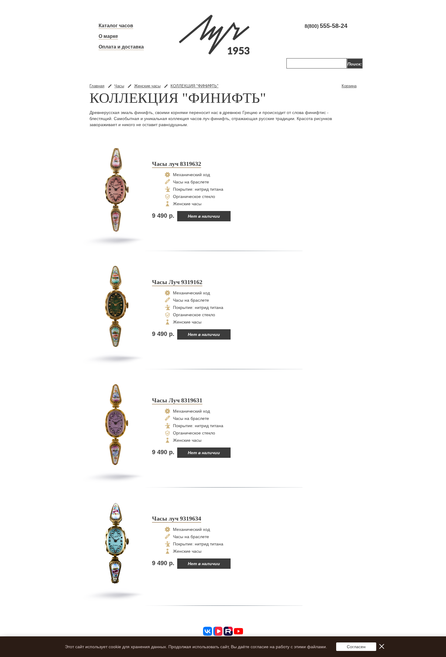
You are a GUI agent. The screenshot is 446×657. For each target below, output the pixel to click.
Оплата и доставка (121, 46)
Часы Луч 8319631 (177, 400)
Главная (97, 86)
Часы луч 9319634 (176, 518)
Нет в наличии (204, 216)
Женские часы (147, 86)
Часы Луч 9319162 (177, 282)
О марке (108, 36)
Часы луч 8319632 (176, 163)
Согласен (356, 646)
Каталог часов (116, 25)
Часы (119, 86)
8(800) (326, 26)
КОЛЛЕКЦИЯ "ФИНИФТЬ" (194, 86)
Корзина (349, 86)
